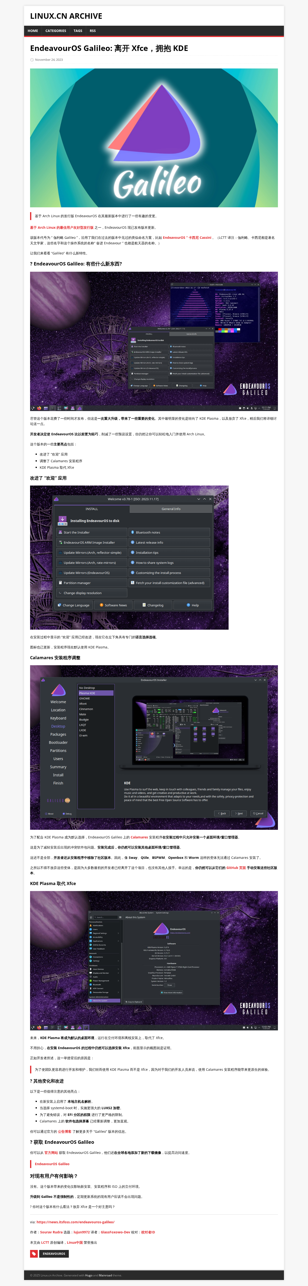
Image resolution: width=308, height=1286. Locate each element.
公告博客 (64, 1131)
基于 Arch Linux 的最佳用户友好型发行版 (62, 227)
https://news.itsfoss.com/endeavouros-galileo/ (76, 1222)
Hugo (88, 1275)
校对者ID (148, 1232)
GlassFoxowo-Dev (115, 1232)
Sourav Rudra (51, 1232)
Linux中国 (75, 1242)
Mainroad (105, 1275)
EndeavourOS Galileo (52, 1164)
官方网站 (51, 1152)
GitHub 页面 (236, 867)
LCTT (45, 1242)
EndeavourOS (54, 1254)
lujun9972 (82, 1232)
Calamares (139, 837)
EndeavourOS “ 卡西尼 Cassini (187, 237)
